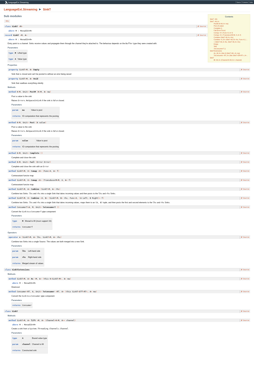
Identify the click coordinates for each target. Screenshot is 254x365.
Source (239, 2)
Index (251, 2)
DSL (7, 21)
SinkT (47, 9)
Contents (245, 2)
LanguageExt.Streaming (20, 9)
